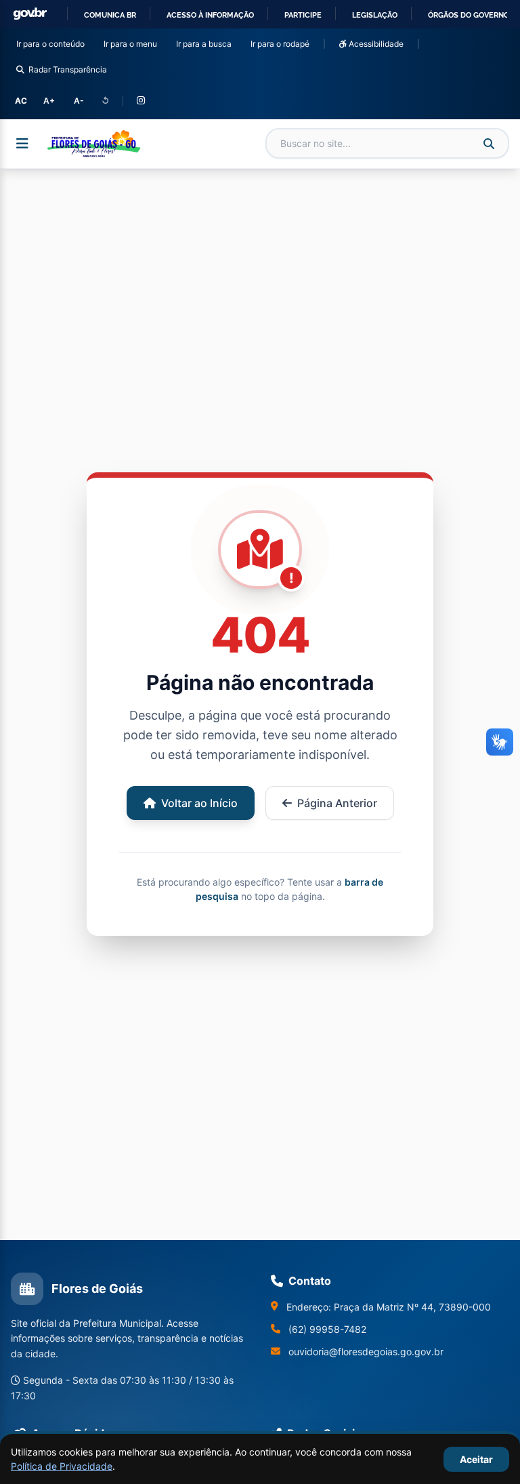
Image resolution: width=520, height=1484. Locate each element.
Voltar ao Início (199, 803)
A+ (49, 101)
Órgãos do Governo (468, 15)
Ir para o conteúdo (53, 43)
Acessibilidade (375, 44)
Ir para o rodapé (283, 43)
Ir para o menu (133, 43)
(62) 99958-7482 (327, 1329)
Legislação (374, 15)
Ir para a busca (206, 43)
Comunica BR (110, 15)
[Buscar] (489, 143)
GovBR (30, 13)
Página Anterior (337, 803)
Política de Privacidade (61, 1466)
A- (79, 101)
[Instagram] (140, 100)
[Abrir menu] (22, 143)
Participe (303, 15)
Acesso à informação (210, 15)
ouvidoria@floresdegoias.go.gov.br (365, 1351)
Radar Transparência (67, 69)
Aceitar (476, 1459)
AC (21, 101)
